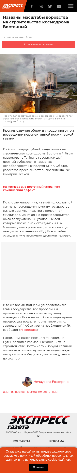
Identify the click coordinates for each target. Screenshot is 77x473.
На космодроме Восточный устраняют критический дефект (31, 188)
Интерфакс (28, 330)
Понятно (38, 467)
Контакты (21, 441)
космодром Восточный (42, 392)
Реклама (56, 441)
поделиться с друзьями (39, 44)
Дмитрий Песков (14, 392)
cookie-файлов (59, 459)
